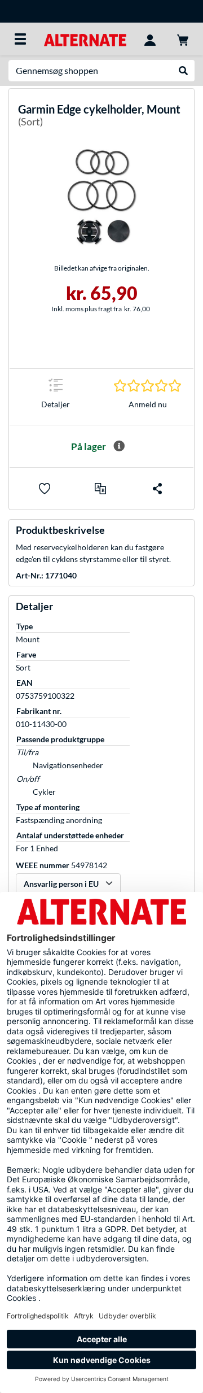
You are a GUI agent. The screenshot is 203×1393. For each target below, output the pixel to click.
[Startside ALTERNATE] (85, 38)
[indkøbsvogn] (183, 39)
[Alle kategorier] (20, 39)
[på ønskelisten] (44, 488)
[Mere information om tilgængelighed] (119, 446)
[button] (100, 488)
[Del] (157, 488)
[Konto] (150, 39)
